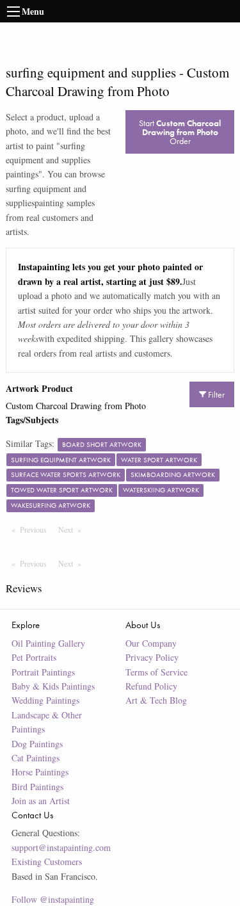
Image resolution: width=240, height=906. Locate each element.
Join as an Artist (41, 801)
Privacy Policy (152, 657)
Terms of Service (156, 672)
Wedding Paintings (45, 700)
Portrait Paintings (43, 672)
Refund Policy (151, 686)
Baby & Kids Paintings (53, 686)
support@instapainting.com (61, 847)
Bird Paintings (37, 787)
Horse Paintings (40, 772)
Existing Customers (47, 861)
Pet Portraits (34, 657)
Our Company (151, 643)
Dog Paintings (37, 744)
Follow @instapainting (53, 899)
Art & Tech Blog (156, 700)
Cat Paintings (36, 758)
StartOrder (180, 132)
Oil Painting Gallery (48, 643)
